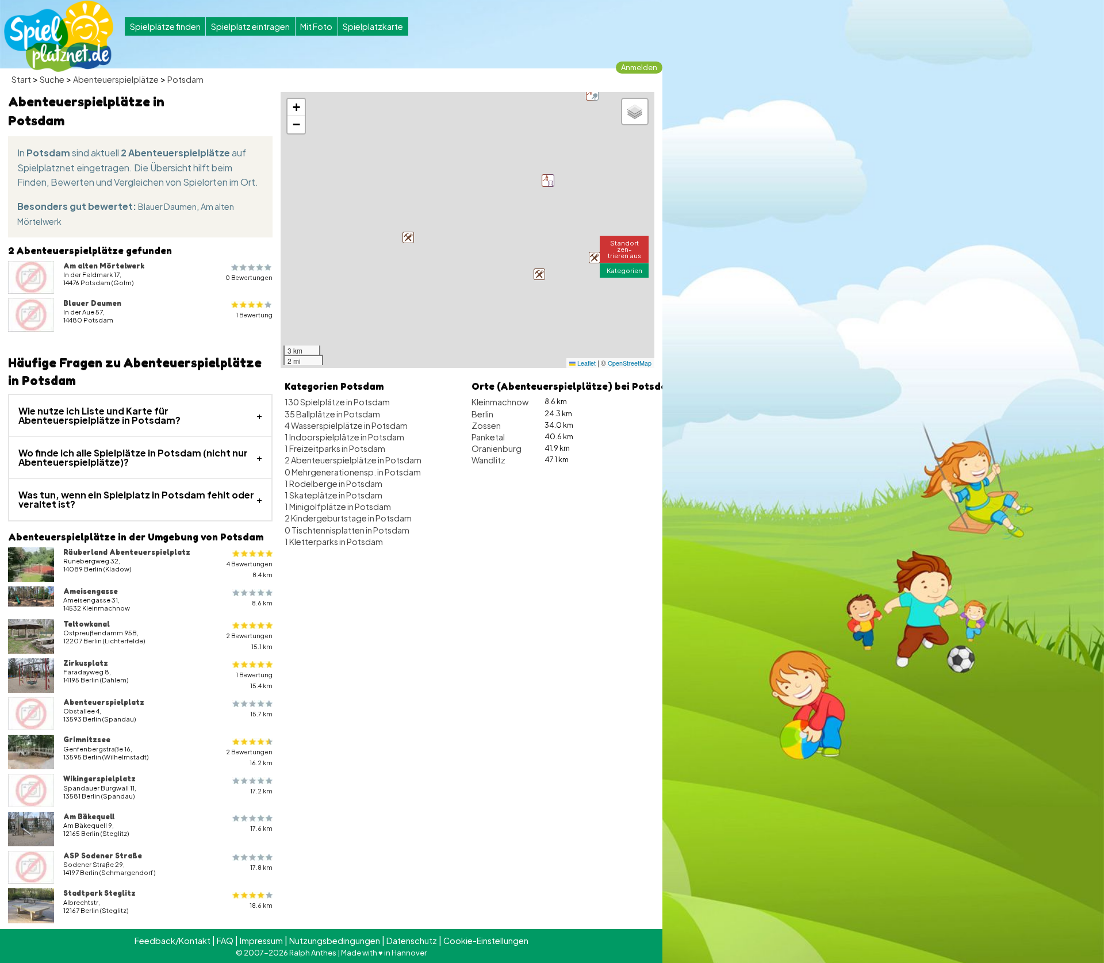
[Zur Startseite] (58, 36)
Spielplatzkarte (373, 26)
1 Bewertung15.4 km (254, 680)
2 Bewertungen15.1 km (249, 641)
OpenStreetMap (629, 363)
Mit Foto (316, 26)
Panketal (488, 437)
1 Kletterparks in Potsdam (334, 541)
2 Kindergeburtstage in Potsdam (348, 518)
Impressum (261, 940)
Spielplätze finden (165, 26)
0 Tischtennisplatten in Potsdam (347, 530)
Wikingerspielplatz (99, 778)
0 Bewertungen (249, 277)
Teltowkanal (86, 623)
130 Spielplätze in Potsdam (337, 402)
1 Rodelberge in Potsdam (333, 483)
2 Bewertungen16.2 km (249, 757)
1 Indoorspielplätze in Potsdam (344, 437)
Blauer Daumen (167, 206)
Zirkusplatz (85, 662)
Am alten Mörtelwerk (103, 265)
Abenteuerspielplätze (116, 79)
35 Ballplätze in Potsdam (332, 414)
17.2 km (261, 791)
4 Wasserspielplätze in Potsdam (346, 425)
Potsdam (185, 79)
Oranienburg (496, 448)
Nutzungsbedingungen (334, 940)
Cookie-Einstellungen (485, 940)
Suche (52, 79)
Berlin (482, 414)
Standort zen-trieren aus (624, 249)
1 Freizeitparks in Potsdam (335, 448)
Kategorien (624, 270)
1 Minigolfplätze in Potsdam (338, 506)
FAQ (225, 940)
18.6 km (261, 905)
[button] (539, 274)
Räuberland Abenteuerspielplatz (126, 552)
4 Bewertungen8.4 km (250, 569)
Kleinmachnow (499, 402)
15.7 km (261, 714)
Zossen (486, 425)
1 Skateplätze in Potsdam (333, 495)
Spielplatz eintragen (250, 26)
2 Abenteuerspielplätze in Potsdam (353, 460)
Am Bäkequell (89, 816)
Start (21, 79)
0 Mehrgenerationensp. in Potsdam (353, 472)
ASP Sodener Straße (102, 855)
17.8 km (261, 867)
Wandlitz (488, 460)
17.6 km (261, 828)
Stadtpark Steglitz (99, 892)
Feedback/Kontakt (172, 940)
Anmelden (639, 67)
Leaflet (586, 363)
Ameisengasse (90, 591)
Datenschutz (411, 940)
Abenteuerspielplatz (103, 702)
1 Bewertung (254, 315)
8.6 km (262, 603)
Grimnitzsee (86, 739)
